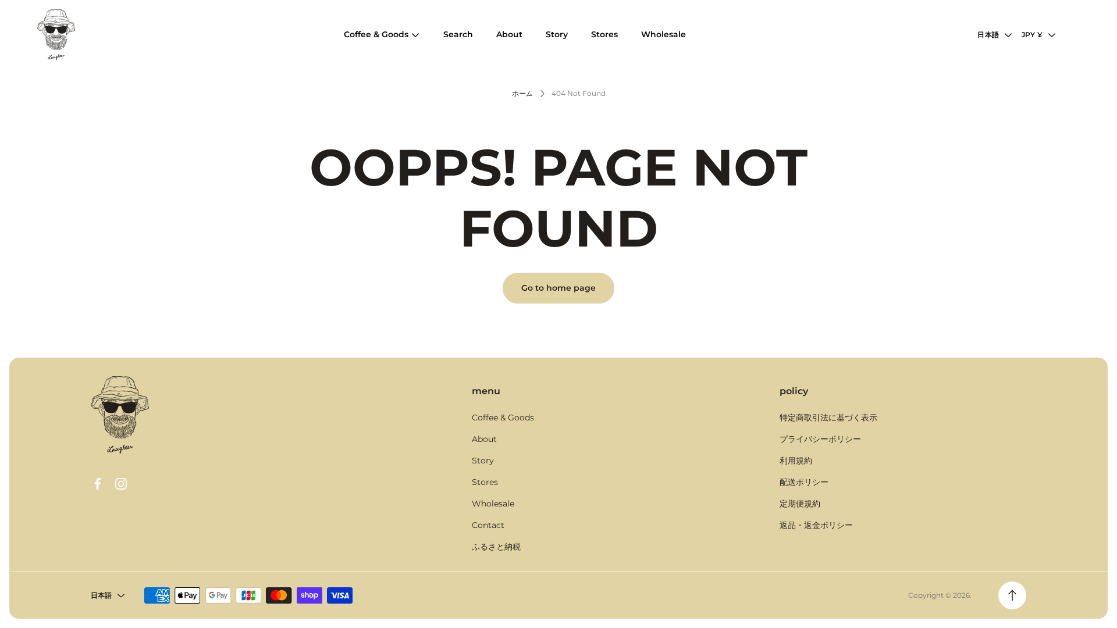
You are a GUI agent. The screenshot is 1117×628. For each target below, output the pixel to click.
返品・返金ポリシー (816, 525)
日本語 (988, 34)
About (484, 439)
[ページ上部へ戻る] (1012, 595)
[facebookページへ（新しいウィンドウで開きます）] (98, 484)
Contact (488, 525)
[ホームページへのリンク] (120, 415)
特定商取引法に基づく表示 (828, 417)
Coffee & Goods (503, 417)
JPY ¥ (1032, 34)
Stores (485, 482)
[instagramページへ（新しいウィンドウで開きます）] (121, 484)
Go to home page (558, 288)
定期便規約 (800, 503)
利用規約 (796, 460)
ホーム (522, 93)
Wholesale (493, 503)
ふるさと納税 (496, 546)
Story (483, 460)
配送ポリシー (804, 482)
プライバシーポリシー (820, 439)
